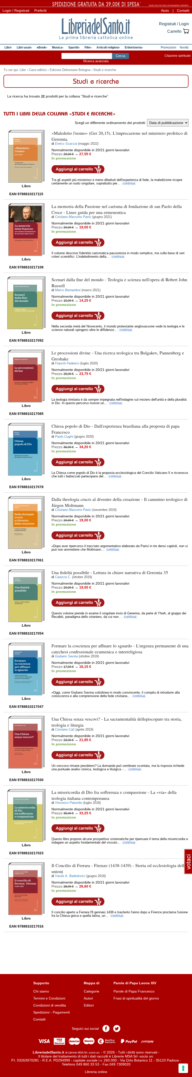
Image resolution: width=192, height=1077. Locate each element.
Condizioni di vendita (49, 1005)
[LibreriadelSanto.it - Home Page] (96, 28)
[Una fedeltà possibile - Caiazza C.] (26, 595)
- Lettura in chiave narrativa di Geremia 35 (110, 572)
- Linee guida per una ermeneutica (117, 209)
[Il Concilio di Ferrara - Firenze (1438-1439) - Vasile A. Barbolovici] (26, 888)
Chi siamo (41, 991)
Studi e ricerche (104, 70)
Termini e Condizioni (49, 998)
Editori (89, 1005)
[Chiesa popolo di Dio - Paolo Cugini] (26, 449)
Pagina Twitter (116, 1028)
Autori (88, 998)
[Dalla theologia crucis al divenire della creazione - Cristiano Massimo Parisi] (26, 522)
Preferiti (40, 10)
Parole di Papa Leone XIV (135, 983)
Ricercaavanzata (95, 61)
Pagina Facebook (106, 1028)
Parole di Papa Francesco (134, 991)
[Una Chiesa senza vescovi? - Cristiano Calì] (26, 742)
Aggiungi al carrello (78, 169)
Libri (23, 70)
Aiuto (165, 10)
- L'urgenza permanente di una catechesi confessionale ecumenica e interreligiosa (120, 649)
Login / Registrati (15, 10)
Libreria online (96, 1072)
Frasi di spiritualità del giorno (136, 998)
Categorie (91, 991)
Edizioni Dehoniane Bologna (70, 70)
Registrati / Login (174, 24)
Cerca (120, 56)
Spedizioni (41, 1012)
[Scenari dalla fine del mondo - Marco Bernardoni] (26, 302)
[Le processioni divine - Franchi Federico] (26, 376)
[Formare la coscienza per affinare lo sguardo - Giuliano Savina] (26, 669)
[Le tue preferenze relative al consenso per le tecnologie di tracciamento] (183, 1068)
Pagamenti (61, 1012)
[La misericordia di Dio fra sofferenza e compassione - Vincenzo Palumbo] (26, 815)
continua (129, 183)
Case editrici (38, 70)
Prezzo (57, 154)
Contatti (183, 10)
